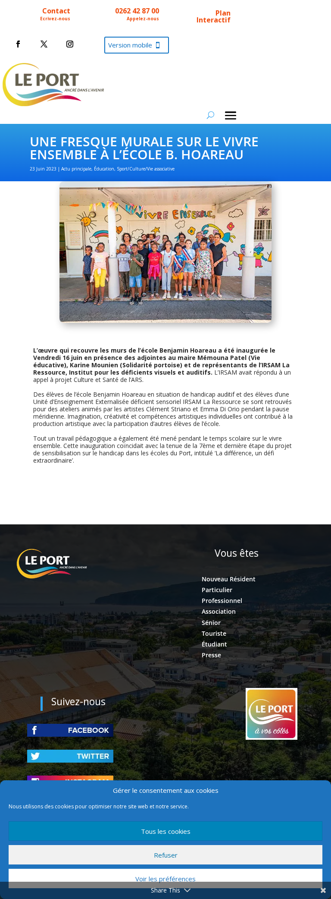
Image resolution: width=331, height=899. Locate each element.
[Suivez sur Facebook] (18, 44)
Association (219, 611)
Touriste (214, 633)
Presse (211, 655)
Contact (56, 11)
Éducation (104, 169)
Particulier (217, 590)
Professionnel (222, 600)
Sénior (211, 622)
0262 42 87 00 (137, 11)
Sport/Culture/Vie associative (146, 169)
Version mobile (130, 45)
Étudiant (214, 644)
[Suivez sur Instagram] (70, 44)
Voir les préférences (165, 878)
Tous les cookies (165, 831)
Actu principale (76, 169)
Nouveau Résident (229, 579)
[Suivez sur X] (44, 44)
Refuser (166, 855)
